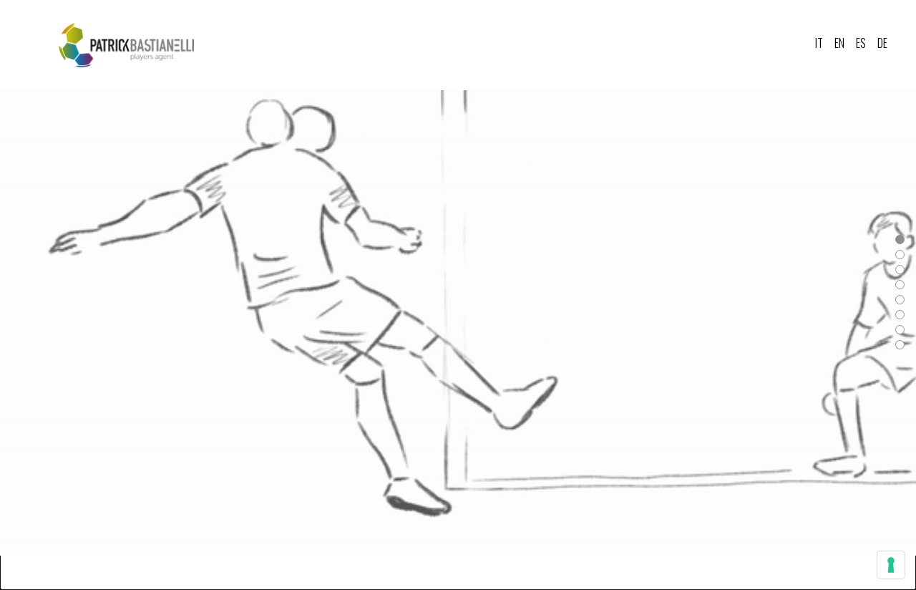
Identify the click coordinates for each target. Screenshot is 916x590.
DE (882, 43)
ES (861, 43)
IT (819, 43)
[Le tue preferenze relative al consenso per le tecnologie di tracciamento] (891, 565)
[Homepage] (126, 45)
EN (839, 43)
